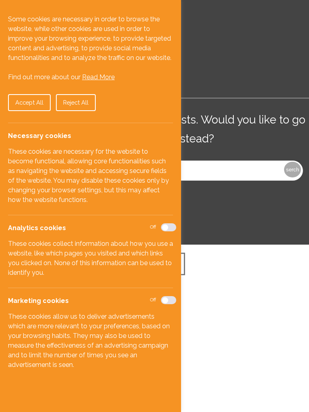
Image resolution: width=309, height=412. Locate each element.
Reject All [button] (76, 102)
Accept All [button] (29, 102)
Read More (98, 77)
